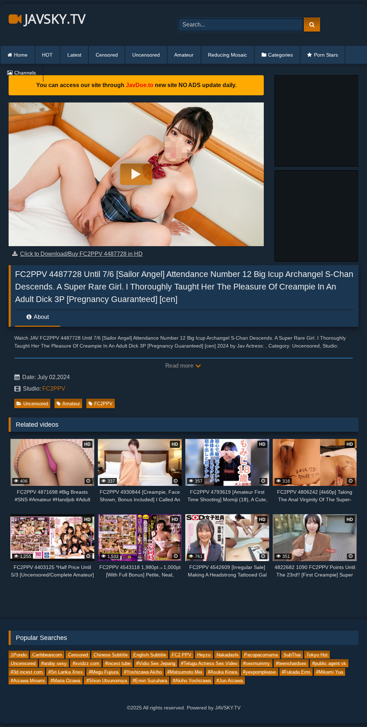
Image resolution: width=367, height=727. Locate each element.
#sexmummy (256, 663)
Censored (107, 55)
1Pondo (19, 654)
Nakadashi (227, 654)
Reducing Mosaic (227, 55)
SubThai (292, 654)
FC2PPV (53, 389)
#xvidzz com (86, 663)
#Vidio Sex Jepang (155, 663)
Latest (74, 55)
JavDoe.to (139, 85)
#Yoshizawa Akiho (143, 672)
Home (21, 55)
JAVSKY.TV (53, 19)
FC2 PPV (181, 654)
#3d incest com (27, 672)
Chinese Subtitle (111, 654)
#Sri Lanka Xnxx (65, 672)
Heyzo (203, 654)
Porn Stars (326, 55)
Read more (180, 366)
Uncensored (146, 55)
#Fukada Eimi (296, 672)
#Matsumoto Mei (184, 672)
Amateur (184, 55)
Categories (280, 55)
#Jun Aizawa (229, 680)
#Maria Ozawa (65, 680)
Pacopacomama (261, 654)
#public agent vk (329, 663)
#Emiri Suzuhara (150, 680)
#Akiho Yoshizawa (192, 680)
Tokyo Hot (317, 654)
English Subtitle (149, 654)
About (41, 317)
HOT (47, 55)
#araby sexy (54, 663)
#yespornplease (259, 672)
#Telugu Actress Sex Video (209, 663)
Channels (25, 73)
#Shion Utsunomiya (106, 680)
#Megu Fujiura (103, 672)
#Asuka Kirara (222, 672)
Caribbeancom (47, 654)
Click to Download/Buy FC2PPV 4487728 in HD (81, 254)
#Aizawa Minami (28, 680)
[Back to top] (345, 706)
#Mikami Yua (329, 672)
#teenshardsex (291, 663)
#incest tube (117, 663)
